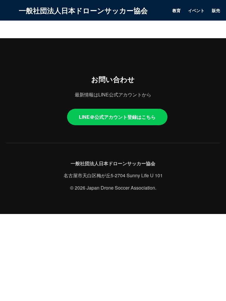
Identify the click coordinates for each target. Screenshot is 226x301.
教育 (176, 10)
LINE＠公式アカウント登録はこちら (117, 116)
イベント (196, 10)
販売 (216, 10)
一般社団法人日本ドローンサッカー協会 (83, 10)
